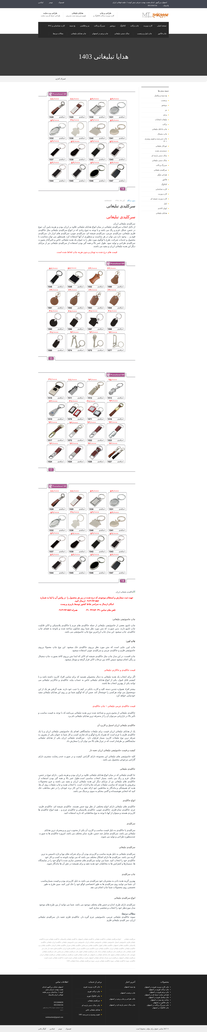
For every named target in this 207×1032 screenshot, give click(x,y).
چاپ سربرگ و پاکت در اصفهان (158, 1005)
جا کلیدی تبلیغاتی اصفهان (86, 939)
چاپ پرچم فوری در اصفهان (159, 992)
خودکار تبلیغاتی (161, 146)
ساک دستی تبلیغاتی (159, 160)
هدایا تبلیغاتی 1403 (73, 961)
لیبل (165, 204)
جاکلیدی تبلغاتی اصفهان (121, 945)
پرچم (165, 115)
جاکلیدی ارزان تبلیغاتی (54, 942)
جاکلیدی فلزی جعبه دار (55, 948)
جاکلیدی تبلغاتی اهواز (106, 945)
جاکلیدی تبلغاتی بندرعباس (90, 945)
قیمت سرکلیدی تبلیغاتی (80, 958)
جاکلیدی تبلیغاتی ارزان (117, 948)
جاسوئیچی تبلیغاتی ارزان (93, 942)
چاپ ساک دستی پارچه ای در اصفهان (122, 1005)
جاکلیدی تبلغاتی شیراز (74, 945)
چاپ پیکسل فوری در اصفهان (159, 997)
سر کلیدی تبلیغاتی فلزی (81, 955)
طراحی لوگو (162, 175)
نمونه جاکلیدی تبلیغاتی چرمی (104, 961)
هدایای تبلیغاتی (161, 213)
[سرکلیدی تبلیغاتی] (86, 143)
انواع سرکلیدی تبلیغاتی (113, 939)
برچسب (164, 100)
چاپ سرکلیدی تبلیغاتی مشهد (120, 955)
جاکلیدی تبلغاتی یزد (45, 945)
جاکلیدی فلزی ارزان (69, 948)
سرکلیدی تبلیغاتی (120, 206)
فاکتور (164, 180)
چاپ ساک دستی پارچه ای (91, 1005)
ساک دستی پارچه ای (159, 156)
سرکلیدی (71, 955)
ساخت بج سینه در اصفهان (160, 1000)
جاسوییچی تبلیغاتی (68, 942)
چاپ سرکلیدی (121, 951)
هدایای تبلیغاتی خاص (93, 1010)
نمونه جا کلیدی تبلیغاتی (122, 961)
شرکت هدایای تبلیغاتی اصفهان (98, 958)
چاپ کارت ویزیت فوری (91, 987)
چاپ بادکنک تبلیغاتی (159, 129)
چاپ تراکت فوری (94, 991)
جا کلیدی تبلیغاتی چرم (52, 939)
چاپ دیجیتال (162, 134)
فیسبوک (61, 2)
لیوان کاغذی (162, 208)
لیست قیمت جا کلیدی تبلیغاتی (62, 958)
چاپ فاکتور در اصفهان (161, 1002)
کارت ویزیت (162, 194)
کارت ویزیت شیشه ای (158, 199)
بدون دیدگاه (131, 201)
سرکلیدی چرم (113, 958)
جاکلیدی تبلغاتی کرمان (59, 945)
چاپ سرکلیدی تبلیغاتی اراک (107, 951)
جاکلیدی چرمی (81, 948)
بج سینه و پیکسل (160, 96)
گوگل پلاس (42, 1029)
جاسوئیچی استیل (120, 942)
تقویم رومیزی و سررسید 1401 (89, 1014)
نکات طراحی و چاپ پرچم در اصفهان (122, 999)
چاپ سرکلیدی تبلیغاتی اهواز (88, 951)
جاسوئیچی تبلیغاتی (108, 942)
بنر (166, 110)
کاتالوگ (164, 184)
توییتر (51, 2)
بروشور (164, 105)
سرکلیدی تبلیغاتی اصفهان (127, 958)
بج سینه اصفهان (129, 987)
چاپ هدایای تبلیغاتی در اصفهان (100, 955)
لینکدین (41, 2)
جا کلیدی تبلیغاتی (100, 939)
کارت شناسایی (161, 189)
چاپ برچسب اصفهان (127, 993)
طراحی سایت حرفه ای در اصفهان (157, 995)
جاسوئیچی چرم (80, 942)
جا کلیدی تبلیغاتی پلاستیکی (68, 939)
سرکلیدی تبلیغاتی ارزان (47, 955)
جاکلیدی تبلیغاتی (130, 948)
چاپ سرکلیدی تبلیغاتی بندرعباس (67, 951)
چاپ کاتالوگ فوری (93, 996)
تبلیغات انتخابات (161, 120)
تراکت (164, 124)
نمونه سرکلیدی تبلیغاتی (87, 961)
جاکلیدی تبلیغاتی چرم (102, 948)
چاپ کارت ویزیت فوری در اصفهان (157, 987)
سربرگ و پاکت (161, 165)
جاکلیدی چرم (90, 948)
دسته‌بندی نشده (161, 151)
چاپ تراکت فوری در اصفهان (159, 989)
